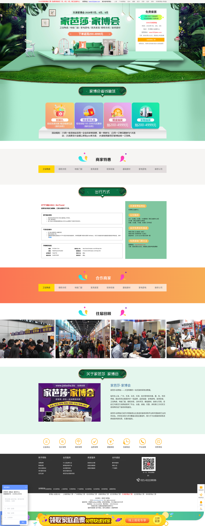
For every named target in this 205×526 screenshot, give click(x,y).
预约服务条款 (42, 471)
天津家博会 (72, 489)
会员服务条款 (67, 468)
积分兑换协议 (42, 468)
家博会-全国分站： (55, 494)
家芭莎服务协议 (67, 471)
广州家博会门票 (80, 494)
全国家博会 (48, 489)
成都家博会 (112, 489)
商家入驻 (114, 465)
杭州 (129, 1)
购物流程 (41, 465)
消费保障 (41, 463)
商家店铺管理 (91, 465)
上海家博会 (64, 489)
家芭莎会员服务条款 (69, 473)
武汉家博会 (56, 489)
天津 (143, 1)
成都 (133, 1)
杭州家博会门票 (91, 494)
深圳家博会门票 (151, 494)
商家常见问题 (91, 463)
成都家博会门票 (103, 494)
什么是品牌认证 (67, 463)
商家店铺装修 (91, 468)
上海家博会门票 (68, 494)
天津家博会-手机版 (161, 1)
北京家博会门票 (139, 494)
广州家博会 (122, 1)
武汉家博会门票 (115, 494)
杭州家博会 (88, 489)
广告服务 (114, 468)
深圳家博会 (104, 489)
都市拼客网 (115, 463)
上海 (115, 1)
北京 (147, 1)
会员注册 (41, 473)
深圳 (152, 1)
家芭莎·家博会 (120, 385)
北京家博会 (96, 489)
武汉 (138, 1)
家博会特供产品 (67, 465)
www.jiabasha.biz (98, 500)
